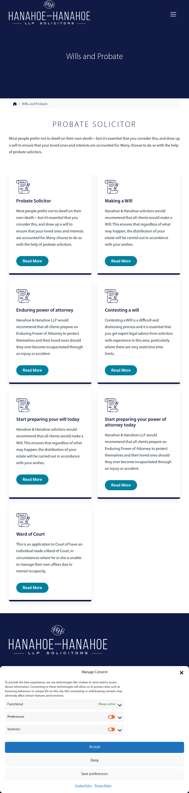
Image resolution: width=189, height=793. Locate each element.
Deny (95, 760)
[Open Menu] (173, 14)
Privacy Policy (102, 785)
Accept (94, 747)
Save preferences (94, 774)
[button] (181, 672)
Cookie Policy (83, 785)
